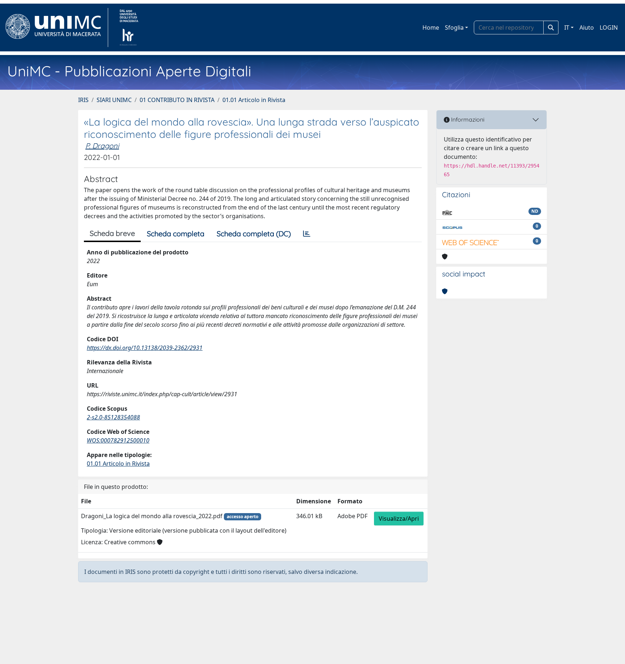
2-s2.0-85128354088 (113, 417)
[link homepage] (56, 27)
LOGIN (609, 27)
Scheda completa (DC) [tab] (254, 233)
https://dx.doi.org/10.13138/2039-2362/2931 (145, 348)
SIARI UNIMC (114, 100)
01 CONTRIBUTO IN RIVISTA (177, 100)
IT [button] (566, 27)
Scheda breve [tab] (112, 233)
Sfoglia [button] (454, 27)
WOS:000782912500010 (118, 440)
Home (430, 27)
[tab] (306, 233)
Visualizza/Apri (399, 519)
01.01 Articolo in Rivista (253, 100)
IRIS (83, 100)
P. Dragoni (102, 145)
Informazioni (467, 119)
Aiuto (586, 27)
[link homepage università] (129, 27)
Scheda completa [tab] (175, 233)
